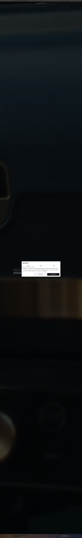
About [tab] (54, 265)
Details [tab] (41, 265)
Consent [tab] (28, 265)
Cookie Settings (40, 274)
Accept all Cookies (53, 274)
